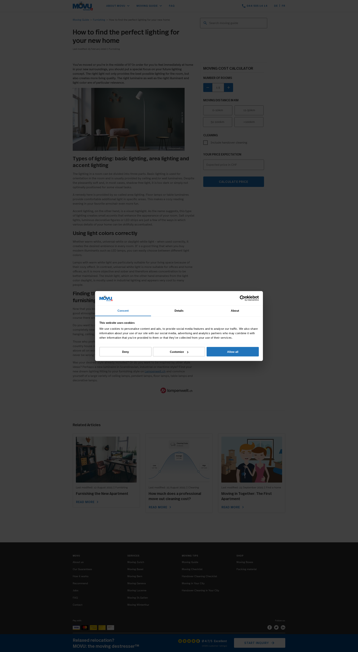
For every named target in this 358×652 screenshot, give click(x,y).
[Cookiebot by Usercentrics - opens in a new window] (242, 298)
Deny (125, 351)
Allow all (232, 351)
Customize (177, 351)
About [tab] (235, 310)
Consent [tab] (123, 310)
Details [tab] (179, 310)
